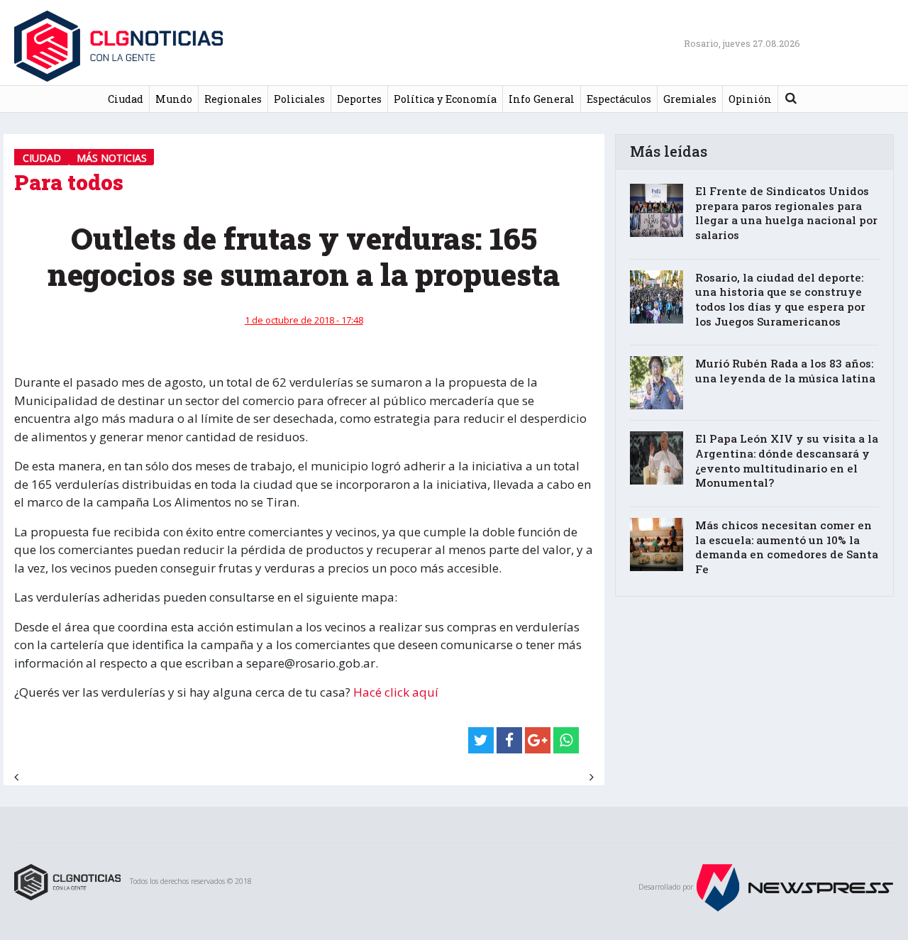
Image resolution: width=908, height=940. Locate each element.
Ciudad (125, 99)
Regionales (233, 99)
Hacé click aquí (397, 692)
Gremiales (689, 99)
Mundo (173, 99)
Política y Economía (445, 99)
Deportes (359, 99)
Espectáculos (619, 99)
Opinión (750, 99)
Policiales (299, 99)
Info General (542, 99)
